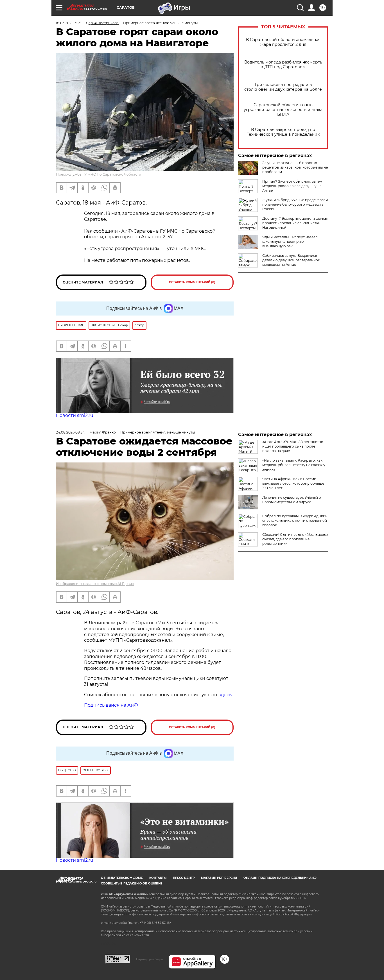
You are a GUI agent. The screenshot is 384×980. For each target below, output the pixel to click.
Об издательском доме (122, 878)
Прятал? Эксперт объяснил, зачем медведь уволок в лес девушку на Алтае (292, 185)
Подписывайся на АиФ (111, 705)
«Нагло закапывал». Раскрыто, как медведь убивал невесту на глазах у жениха (293, 464)
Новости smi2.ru (74, 415)
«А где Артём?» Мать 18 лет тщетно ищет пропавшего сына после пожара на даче (292, 446)
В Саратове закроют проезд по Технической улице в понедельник (283, 132)
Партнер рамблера (149, 959)
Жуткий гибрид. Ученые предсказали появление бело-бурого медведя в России (295, 204)
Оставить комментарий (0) (192, 282)
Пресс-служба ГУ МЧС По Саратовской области (98, 174)
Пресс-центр (184, 878)
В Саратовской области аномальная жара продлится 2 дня (283, 42)
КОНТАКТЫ (157, 878)
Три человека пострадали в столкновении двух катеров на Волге (283, 87)
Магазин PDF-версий (219, 878)
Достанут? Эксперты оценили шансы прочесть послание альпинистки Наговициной (294, 223)
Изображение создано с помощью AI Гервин (95, 584)
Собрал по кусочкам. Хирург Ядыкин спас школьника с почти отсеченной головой (294, 520)
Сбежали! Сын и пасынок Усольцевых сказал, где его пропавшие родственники (295, 539)
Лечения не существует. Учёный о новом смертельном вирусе (291, 499)
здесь (225, 694)
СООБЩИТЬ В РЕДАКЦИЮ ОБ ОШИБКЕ (131, 883)
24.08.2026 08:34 (70, 432)
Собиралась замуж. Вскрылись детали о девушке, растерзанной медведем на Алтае (291, 260)
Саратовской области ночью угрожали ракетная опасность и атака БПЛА (283, 110)
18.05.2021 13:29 (68, 23)
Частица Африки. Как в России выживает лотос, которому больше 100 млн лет (293, 483)
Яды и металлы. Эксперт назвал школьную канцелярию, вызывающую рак (290, 241)
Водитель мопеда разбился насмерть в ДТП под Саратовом (283, 64)
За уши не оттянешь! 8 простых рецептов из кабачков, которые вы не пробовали (295, 167)
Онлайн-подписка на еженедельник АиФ (280, 878)
